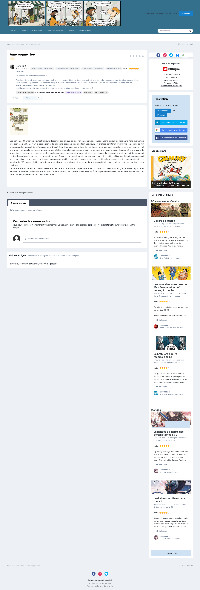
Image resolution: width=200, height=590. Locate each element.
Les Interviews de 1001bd (31, 31)
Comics (174, 201)
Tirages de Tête (171, 83)
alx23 (23, 65)
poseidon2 (158, 293)
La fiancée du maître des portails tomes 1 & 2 (169, 433)
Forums (71, 31)
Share (16, 98)
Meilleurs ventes (171, 80)
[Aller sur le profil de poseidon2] (156, 326)
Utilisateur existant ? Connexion (161, 14)
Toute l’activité (85, 31)
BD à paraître (171, 77)
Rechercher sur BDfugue (171, 86)
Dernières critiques (55, 31)
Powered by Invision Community (100, 586)
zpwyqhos (33, 264)
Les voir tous (171, 553)
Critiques (162, 226)
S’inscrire (186, 14)
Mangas (156, 410)
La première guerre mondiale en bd (165, 355)
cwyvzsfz (14, 264)
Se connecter (162, 111)
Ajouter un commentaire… (38, 238)
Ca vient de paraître (171, 74)
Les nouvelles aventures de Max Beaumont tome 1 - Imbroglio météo (170, 287)
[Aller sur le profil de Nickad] (156, 471)
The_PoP (157, 223)
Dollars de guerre (164, 220)
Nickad (157, 438)
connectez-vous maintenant (100, 225)
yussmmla (43, 264)
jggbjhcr (52, 264)
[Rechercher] (190, 31)
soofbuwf (23, 264)
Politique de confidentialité (100, 580)
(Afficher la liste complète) (69, 255)
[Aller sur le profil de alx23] (12, 66)
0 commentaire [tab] (18, 203)
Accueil (13, 31)
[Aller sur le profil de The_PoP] (156, 256)
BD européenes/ (160, 201)
